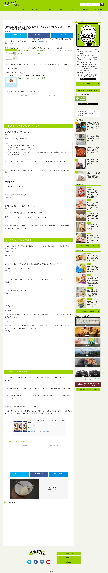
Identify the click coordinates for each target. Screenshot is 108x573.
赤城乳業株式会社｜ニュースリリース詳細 (31, 78)
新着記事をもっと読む (88, 311)
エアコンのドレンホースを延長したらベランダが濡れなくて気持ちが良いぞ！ (93, 137)
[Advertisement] (54, 16)
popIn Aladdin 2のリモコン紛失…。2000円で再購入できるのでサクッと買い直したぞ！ (93, 174)
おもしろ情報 (21, 441)
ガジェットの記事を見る (87, 321)
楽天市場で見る (46, 431)
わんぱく (10, 441)
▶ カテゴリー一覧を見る (93, 379)
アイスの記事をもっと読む (88, 246)
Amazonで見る (34, 431)
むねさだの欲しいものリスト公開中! (88, 389)
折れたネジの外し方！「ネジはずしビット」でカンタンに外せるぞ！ (93, 162)
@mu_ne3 (40, 41)
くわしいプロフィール (88, 83)
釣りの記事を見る (87, 362)
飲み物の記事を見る (87, 342)
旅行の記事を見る (87, 352)
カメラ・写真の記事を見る (87, 372)
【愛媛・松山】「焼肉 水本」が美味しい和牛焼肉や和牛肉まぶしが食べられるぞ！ (93, 150)
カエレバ (35, 425)
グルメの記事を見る (87, 332)
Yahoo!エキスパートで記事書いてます (88, 90)
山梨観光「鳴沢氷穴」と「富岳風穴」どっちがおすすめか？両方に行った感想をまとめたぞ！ (93, 126)
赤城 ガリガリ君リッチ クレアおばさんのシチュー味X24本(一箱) (46, 421)
